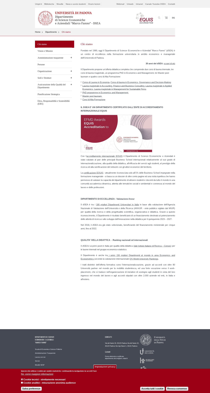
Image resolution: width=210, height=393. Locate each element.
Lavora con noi (40, 357)
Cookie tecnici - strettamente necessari (44, 379)
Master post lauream (92, 96)
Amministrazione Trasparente (45, 353)
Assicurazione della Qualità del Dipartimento (52, 86)
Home (37, 32)
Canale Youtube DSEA (155, 4)
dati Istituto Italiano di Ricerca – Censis (152, 246)
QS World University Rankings (144, 259)
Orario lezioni (94, 4)
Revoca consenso (177, 388)
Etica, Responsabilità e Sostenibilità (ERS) (54, 102)
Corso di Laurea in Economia (95, 82)
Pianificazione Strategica (49, 94)
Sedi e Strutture (44, 78)
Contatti (171, 4)
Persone (41, 64)
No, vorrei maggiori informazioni (37, 374)
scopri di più (169, 63)
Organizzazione (45, 71)
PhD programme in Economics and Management (105, 92)
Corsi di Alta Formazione (93, 99)
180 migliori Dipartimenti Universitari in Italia (117, 204)
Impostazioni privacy (105, 366)
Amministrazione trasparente (50, 58)
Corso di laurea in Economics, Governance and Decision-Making (141, 82)
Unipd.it (38, 4)
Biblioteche (49, 4)
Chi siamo (66, 32)
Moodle (60, 4)
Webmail (120, 4)
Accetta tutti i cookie (152, 388)
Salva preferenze (31, 388)
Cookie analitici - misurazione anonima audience (49, 383)
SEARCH (170, 21)
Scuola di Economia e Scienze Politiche (48, 349)
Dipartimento (51, 32)
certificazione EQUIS (93, 173)
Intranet (139, 4)
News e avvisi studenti (76, 4)
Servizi (37, 361)
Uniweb (130, 4)
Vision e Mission (45, 51)
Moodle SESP (39, 365)
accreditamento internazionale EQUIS (104, 156)
